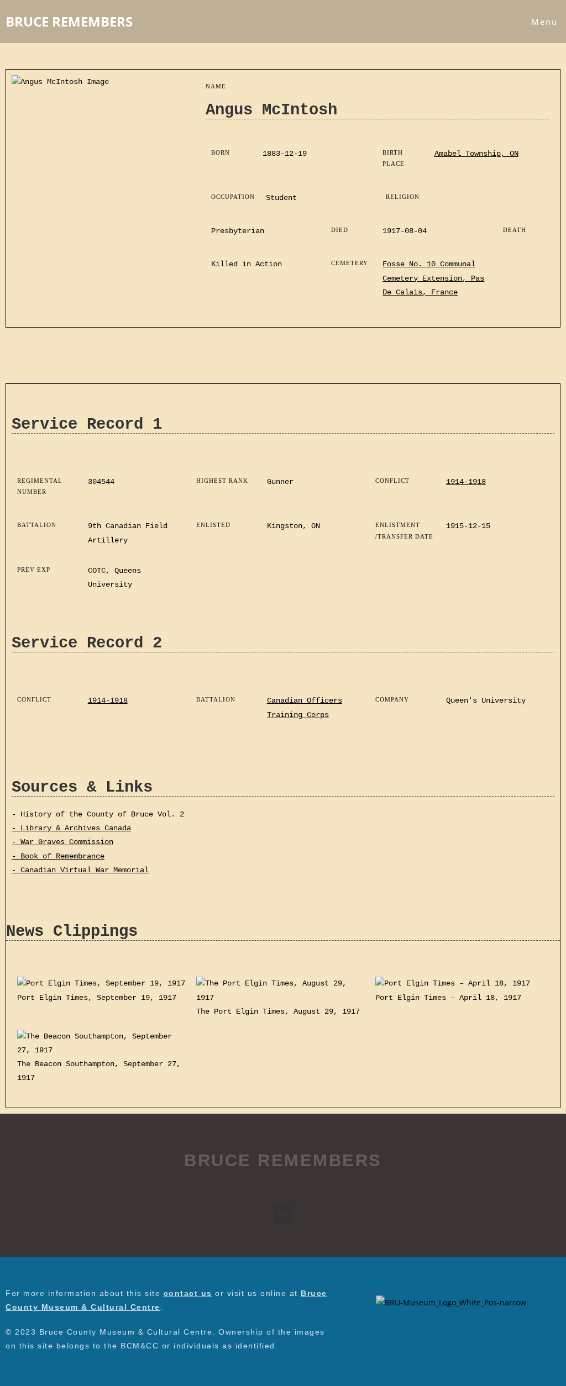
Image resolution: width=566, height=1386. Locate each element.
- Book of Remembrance (58, 856)
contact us (188, 1293)
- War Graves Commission (62, 841)
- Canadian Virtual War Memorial (80, 870)
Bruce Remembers (69, 21)
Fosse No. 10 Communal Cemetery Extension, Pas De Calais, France (433, 278)
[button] (283, 1214)
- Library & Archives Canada (71, 828)
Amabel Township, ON (476, 153)
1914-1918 (466, 481)
